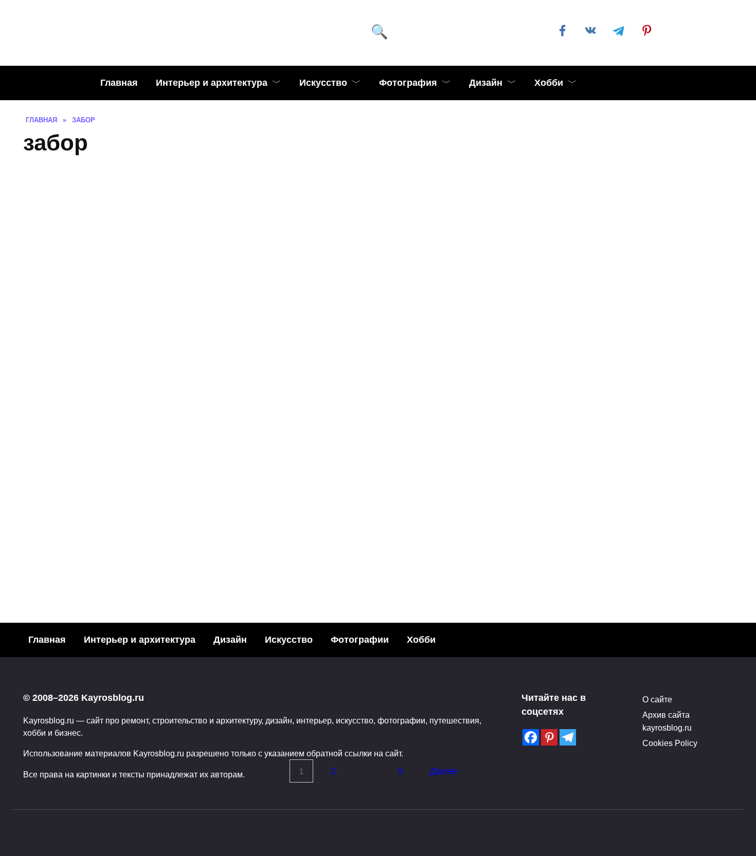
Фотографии (360, 640)
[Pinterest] (549, 737)
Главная (119, 83)
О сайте (657, 699)
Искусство (323, 83)
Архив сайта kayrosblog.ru (667, 721)
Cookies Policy (669, 743)
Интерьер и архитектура (211, 83)
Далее (443, 771)
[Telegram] (568, 737)
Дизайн (485, 83)
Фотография (408, 83)
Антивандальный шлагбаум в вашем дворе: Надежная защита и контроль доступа (189, 524)
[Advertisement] (378, 241)
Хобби (548, 83)
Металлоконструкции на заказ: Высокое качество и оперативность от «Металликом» (468, 527)
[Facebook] (531, 737)
